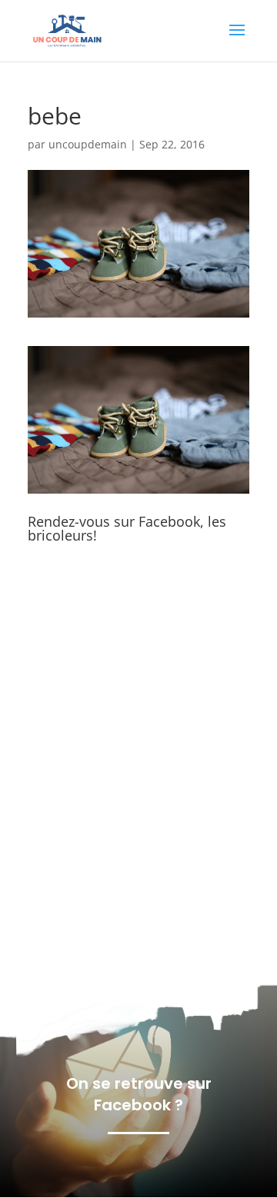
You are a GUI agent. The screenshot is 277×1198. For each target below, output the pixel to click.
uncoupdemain (87, 144)
